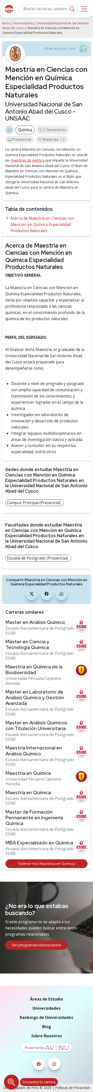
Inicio (6, 23)
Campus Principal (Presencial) (34, 502)
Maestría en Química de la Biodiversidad (33, 669)
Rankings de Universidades (46, 1017)
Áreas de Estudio (46, 999)
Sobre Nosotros (46, 1036)
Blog (46, 1026)
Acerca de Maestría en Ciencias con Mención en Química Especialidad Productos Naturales (42, 224)
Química (25, 129)
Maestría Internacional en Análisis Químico (33, 750)
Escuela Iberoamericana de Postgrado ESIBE (39, 631)
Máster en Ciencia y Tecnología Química (27, 644)
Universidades (23, 23)
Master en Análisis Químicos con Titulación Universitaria (36, 725)
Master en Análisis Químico (35, 622)
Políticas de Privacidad (72, 1087)
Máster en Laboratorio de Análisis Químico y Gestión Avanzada (34, 697)
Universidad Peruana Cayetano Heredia (33, 681)
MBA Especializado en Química (39, 843)
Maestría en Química (28, 773)
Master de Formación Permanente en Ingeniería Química (34, 817)
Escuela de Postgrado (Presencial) (37, 558)
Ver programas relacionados (36, 945)
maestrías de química (27, 160)
